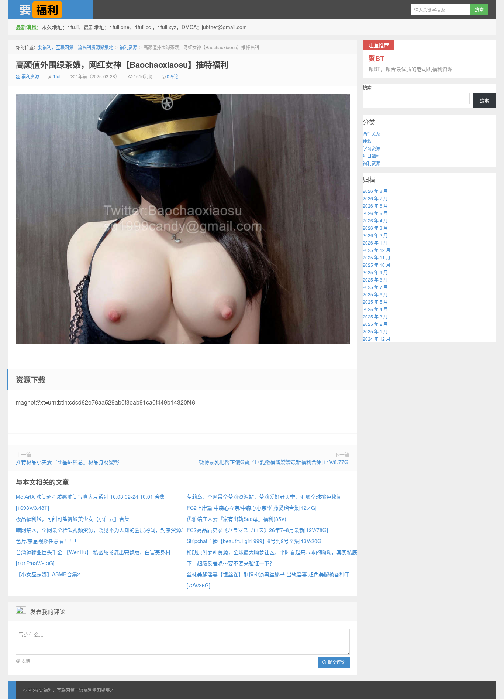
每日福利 (371, 156)
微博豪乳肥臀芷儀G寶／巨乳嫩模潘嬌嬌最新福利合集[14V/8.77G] (274, 462)
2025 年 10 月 (376, 265)
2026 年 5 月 (375, 213)
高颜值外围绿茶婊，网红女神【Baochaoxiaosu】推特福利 (122, 64)
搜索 (367, 87)
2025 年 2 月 (375, 324)
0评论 (172, 76)
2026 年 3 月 (375, 228)
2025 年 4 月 (375, 309)
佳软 (367, 141)
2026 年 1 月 (375, 242)
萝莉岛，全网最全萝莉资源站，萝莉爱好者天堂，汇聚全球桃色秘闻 (264, 496)
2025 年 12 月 (376, 250)
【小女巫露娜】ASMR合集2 (48, 574)
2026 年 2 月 (375, 235)
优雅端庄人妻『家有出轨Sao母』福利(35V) (236, 518)
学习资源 (371, 148)
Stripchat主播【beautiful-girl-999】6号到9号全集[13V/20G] (255, 541)
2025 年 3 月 (375, 316)
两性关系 (371, 133)
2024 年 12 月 (376, 338)
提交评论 (336, 662)
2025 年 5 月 (375, 302)
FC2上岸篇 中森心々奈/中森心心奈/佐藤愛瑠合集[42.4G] (252, 507)
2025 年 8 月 (375, 279)
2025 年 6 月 (375, 294)
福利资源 (128, 47)
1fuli (57, 76)
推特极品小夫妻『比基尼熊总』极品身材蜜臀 (67, 462)
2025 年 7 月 (375, 287)
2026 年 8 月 (375, 191)
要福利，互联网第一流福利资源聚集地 (50, 9)
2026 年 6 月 (375, 205)
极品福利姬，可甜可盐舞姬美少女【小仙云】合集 (73, 518)
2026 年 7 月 (375, 198)
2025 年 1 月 (375, 331)
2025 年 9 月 (375, 272)
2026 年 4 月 (375, 220)
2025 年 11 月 (376, 257)
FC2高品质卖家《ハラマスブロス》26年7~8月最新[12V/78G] (257, 529)
